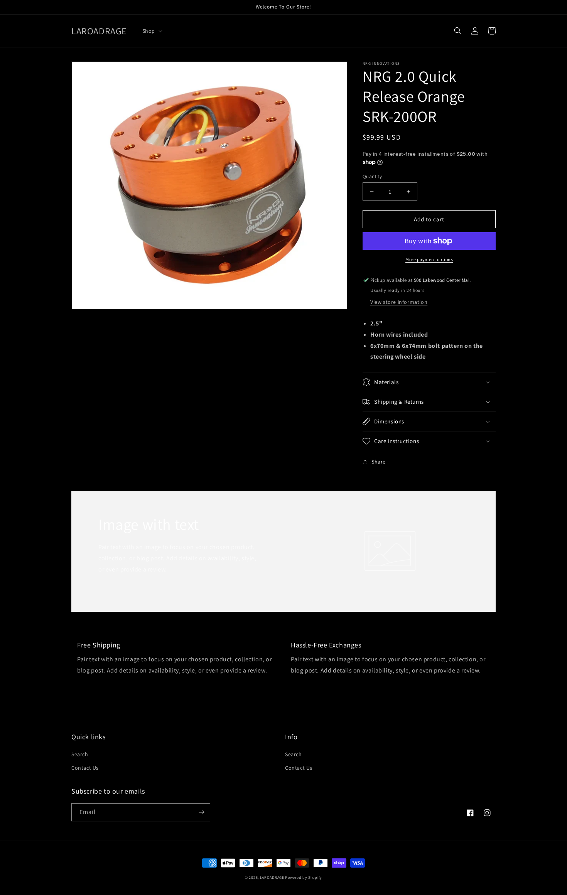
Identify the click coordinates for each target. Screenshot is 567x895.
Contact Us (85, 767)
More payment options (429, 259)
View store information (398, 301)
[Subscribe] (201, 812)
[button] (151, 31)
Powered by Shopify (303, 877)
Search (79, 754)
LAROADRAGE (272, 877)
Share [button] (378, 461)
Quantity (372, 176)
